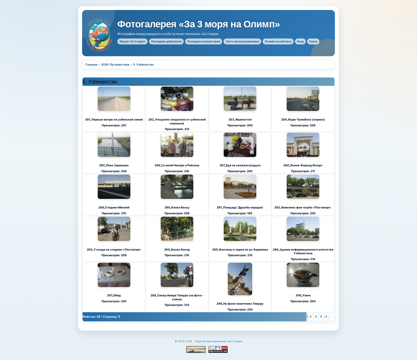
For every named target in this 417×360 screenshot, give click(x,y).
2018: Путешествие (115, 64)
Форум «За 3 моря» (132, 41)
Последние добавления (166, 41)
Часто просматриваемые (242, 41)
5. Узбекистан (143, 64)
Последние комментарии (203, 41)
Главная (91, 64)
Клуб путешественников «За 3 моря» (218, 341)
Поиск (313, 41)
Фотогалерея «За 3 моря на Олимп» (198, 24)
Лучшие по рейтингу (278, 41)
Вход (300, 41)
